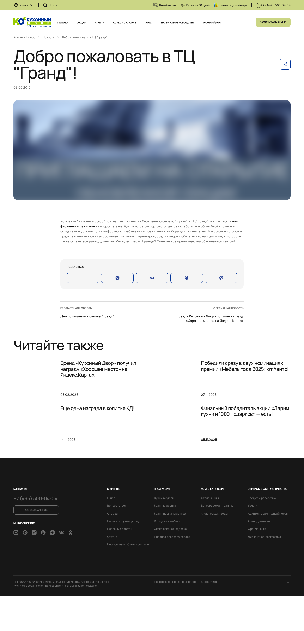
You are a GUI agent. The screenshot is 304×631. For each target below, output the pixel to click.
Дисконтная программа (264, 536)
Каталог (63, 22)
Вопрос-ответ (116, 505)
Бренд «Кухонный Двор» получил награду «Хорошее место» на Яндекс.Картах (98, 368)
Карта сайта (209, 581)
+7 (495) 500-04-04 (277, 5)
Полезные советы (119, 529)
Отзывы (112, 513)
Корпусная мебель (167, 521)
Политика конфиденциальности (175, 581)
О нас (149, 22)
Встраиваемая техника (217, 505)
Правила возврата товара (172, 536)
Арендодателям (259, 521)
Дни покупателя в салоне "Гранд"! (87, 316)
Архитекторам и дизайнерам (268, 513)
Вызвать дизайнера (233, 5)
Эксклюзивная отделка (170, 529)
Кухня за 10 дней (198, 5)
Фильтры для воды (214, 513)
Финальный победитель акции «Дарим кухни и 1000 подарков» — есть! (245, 411)
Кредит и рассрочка (262, 498)
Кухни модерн (164, 498)
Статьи (112, 536)
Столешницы (210, 498)
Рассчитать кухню (273, 22)
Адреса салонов (125, 22)
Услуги (99, 22)
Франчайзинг (212, 22)
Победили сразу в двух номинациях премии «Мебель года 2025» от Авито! (245, 365)
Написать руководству (178, 22)
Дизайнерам (167, 5)
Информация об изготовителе (128, 544)
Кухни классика (165, 505)
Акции (81, 22)
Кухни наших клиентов (170, 513)
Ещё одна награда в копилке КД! (97, 408)
